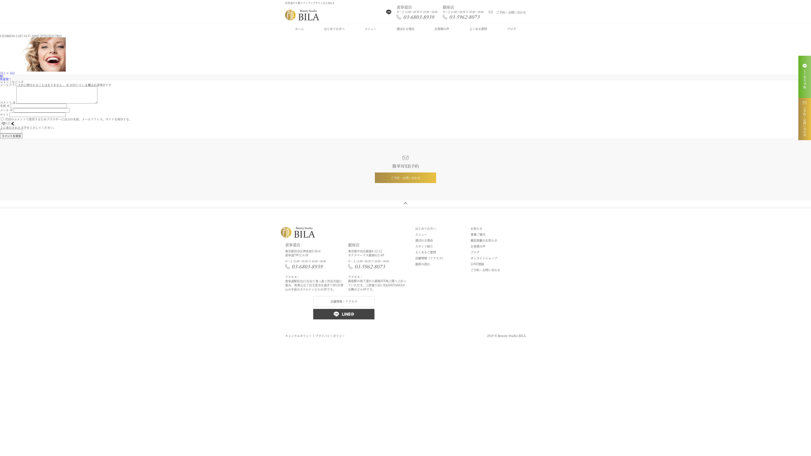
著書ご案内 (478, 234)
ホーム (299, 29)
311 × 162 (7, 73)
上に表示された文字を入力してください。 (28, 127)
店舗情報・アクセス (344, 301)
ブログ (511, 29)
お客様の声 (441, 29)
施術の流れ (422, 264)
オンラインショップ (484, 258)
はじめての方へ (334, 29)
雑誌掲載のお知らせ (484, 240)
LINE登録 (477, 264)
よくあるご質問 (425, 252)
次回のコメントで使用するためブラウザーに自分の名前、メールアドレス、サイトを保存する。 (68, 119)
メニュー (371, 29)
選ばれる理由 (405, 29)
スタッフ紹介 (424, 246)
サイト (4, 114)
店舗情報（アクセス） (430, 258)
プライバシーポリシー (330, 336)
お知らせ (476, 228)
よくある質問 (478, 29)
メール (6, 110)
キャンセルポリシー (298, 336)
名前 (5, 105)
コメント (8, 102)
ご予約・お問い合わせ (511, 12)
